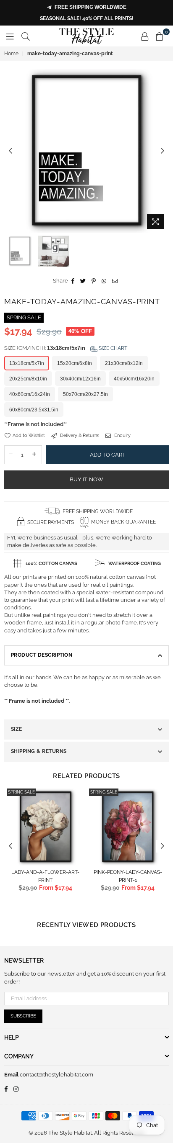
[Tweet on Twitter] (83, 281)
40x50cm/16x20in (134, 379)
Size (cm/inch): (65, 348)
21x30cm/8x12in (124, 363)
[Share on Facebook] (73, 281)
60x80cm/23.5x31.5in (33, 410)
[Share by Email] (115, 281)
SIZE (16, 729)
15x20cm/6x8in (74, 363)
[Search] (26, 36)
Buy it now (87, 479)
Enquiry (122, 435)
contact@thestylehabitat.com (55, 1074)
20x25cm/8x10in (28, 379)
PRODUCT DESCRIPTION (41, 655)
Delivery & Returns (79, 435)
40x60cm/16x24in (29, 394)
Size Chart (112, 348)
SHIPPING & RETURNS (39, 751)
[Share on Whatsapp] (104, 281)
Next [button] (162, 151)
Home (11, 54)
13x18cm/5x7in (26, 363)
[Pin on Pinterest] (94, 281)
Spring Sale (21, 792)
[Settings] (144, 36)
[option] (86, 151)
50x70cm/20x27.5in (85, 394)
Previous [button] (10, 151)
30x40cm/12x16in (80, 379)
